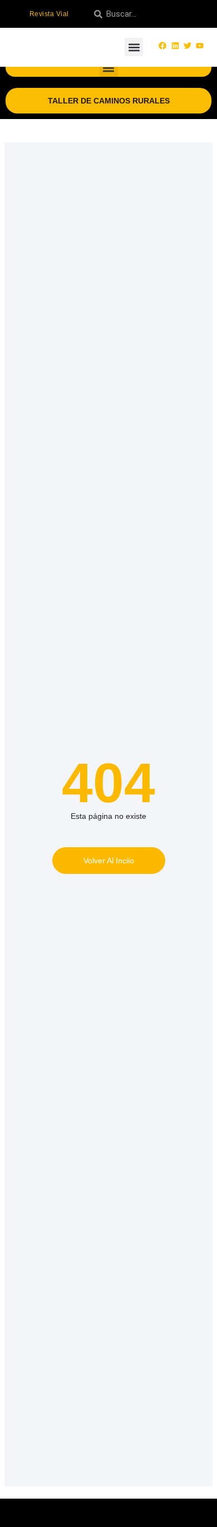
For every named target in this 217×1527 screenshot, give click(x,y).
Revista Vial (49, 14)
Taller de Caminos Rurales (109, 100)
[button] (134, 47)
